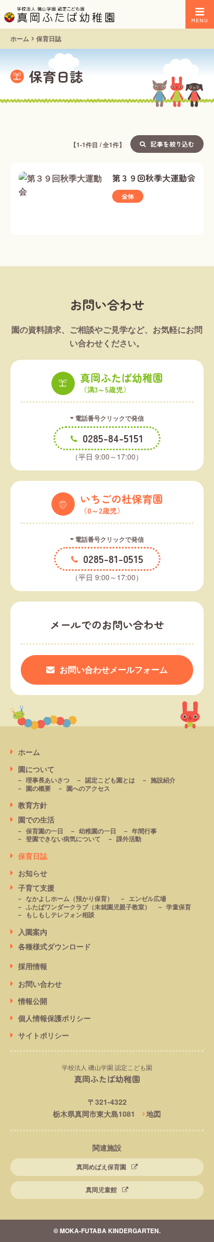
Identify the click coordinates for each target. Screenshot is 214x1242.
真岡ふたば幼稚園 (107, 1079)
